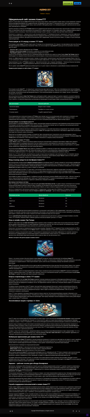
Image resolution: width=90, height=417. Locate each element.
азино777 (52, 23)
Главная (42, 13)
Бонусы (48, 13)
